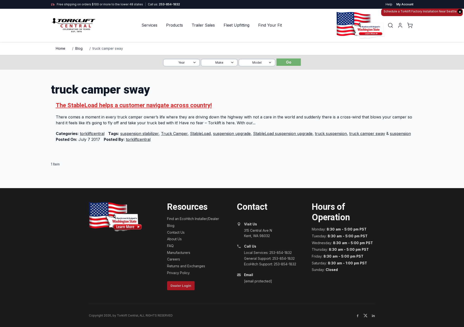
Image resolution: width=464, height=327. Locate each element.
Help (389, 4)
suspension (400, 133)
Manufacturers (178, 252)
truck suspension (331, 133)
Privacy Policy (178, 273)
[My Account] (400, 25)
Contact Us (176, 232)
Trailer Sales (203, 25)
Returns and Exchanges (186, 266)
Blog (79, 48)
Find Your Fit (270, 25)
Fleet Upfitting (236, 25)
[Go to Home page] (74, 25)
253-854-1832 (169, 4)
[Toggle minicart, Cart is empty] (410, 25)
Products (174, 25)
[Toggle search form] (390, 25)
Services (149, 25)
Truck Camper (174, 133)
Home (60, 48)
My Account (404, 4)
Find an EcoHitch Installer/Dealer (193, 219)
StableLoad (200, 133)
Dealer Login (180, 286)
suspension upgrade (232, 133)
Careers (173, 259)
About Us (174, 239)
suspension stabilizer (139, 133)
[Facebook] (357, 315)
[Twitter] (365, 315)
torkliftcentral (92, 133)
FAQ (170, 246)
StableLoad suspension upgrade (282, 133)
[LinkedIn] (373, 315)
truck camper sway (108, 48)
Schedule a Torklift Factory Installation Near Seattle (422, 11)
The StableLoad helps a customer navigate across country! (134, 105)
